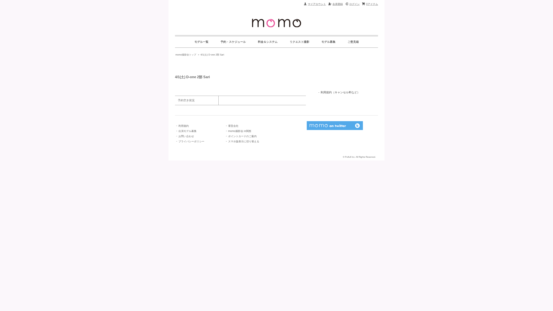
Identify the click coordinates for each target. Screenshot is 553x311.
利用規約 (183, 125)
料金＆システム (268, 41)
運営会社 (233, 125)
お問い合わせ (186, 136)
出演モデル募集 (187, 131)
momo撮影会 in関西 (239, 131)
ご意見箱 (353, 41)
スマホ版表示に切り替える (243, 141)
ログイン (354, 4)
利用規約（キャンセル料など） (340, 92)
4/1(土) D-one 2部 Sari (212, 54)
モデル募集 (328, 41)
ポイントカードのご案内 (242, 136)
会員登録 (337, 4)
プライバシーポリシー (191, 141)
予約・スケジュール (233, 41)
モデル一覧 (201, 41)
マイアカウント (317, 4)
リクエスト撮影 (299, 41)
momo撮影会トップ (185, 54)
